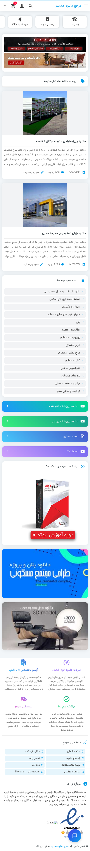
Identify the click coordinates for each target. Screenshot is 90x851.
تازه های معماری (70, 376)
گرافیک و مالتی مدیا (68, 391)
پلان (78, 322)
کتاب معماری (72, 360)
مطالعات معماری (70, 330)
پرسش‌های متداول (70, 765)
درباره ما (36, 765)
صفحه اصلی (73, 751)
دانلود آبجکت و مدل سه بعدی (62, 291)
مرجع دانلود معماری (60, 846)
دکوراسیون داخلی (70, 368)
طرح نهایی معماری (69, 353)
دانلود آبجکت (33, 751)
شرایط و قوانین (72, 772)
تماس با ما (34, 758)
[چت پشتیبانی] (74, 835)
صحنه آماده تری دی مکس (64, 299)
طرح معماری (73, 345)
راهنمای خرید (73, 758)
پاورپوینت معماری (70, 337)
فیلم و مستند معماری (67, 383)
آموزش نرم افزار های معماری (63, 314)
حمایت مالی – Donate (27, 772)
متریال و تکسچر (71, 307)
